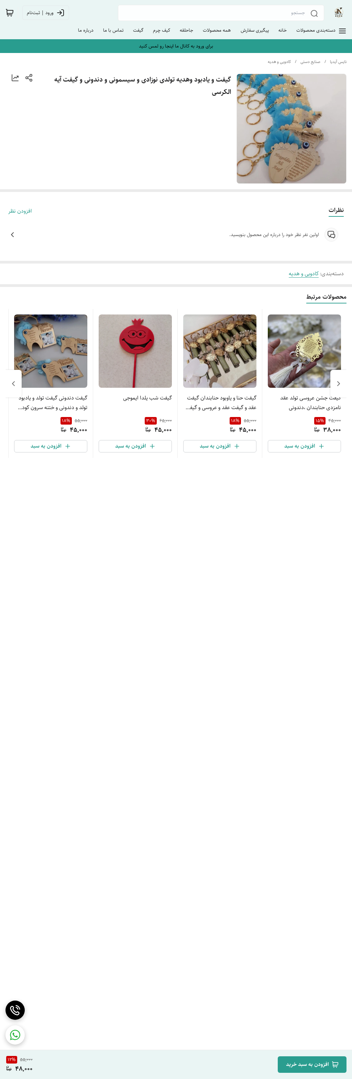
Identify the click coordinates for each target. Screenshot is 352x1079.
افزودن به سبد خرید (307, 1064)
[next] (13, 383)
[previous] (338, 383)
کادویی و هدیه (279, 61)
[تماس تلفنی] (15, 1010)
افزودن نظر (20, 211)
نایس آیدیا (338, 61)
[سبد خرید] (10, 13)
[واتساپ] (15, 1035)
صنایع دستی (310, 61)
